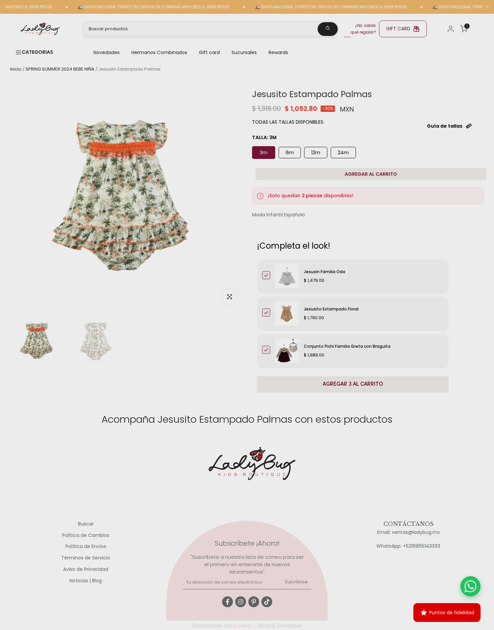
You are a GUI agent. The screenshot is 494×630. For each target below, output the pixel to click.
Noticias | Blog (86, 581)
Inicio (16, 69)
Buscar (86, 524)
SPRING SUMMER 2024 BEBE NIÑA (60, 69)
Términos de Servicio (85, 558)
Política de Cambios (85, 535)
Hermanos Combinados (159, 52)
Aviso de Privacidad (85, 569)
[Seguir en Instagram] (240, 601)
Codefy (243, 625)
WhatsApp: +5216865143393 (408, 546)
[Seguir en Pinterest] (253, 601)
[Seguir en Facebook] (227, 601)
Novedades (106, 52)
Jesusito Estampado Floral (331, 309)
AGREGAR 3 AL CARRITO (353, 384)
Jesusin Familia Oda (324, 272)
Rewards (278, 52)
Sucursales (244, 52)
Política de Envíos (86, 546)
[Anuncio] (138, 7)
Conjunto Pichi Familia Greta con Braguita (347, 346)
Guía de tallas (444, 126)
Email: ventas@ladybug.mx (408, 532)
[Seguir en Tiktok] (267, 601)
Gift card (209, 52)
